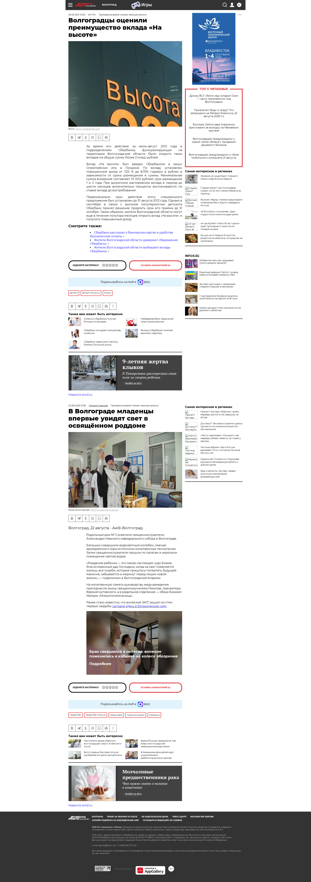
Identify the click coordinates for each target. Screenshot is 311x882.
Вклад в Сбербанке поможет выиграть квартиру (157, 331)
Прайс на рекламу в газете (122, 817)
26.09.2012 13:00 (76, 14)
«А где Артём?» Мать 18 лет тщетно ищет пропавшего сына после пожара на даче (220, 226)
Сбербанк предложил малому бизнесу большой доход (101, 343)
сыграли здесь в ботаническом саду (139, 606)
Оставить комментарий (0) (155, 265)
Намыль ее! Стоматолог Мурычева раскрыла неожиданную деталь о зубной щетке (219, 462)
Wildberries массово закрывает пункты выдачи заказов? (216, 261)
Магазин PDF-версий (201, 817)
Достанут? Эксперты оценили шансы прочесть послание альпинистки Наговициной (221, 426)
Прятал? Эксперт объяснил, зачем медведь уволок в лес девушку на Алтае (219, 414)
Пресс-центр (179, 817)
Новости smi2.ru (80, 394)
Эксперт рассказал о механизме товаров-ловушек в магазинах (217, 285)
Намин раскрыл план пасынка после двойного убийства (220, 309)
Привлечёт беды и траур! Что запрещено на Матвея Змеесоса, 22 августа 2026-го (213, 113)
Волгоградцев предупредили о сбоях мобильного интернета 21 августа (214, 156)
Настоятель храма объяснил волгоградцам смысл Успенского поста (102, 743)
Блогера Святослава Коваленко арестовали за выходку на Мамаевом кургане (213, 127)
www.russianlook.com (87, 129)
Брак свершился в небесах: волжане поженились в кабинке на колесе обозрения (133, 653)
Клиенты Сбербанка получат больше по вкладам (100, 320)
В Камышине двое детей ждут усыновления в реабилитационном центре (157, 755)
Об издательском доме (154, 817)
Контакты (97, 817)
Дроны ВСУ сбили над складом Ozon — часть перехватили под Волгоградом (214, 98)
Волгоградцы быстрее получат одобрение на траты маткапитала (103, 753)
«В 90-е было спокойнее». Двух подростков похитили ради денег (219, 213)
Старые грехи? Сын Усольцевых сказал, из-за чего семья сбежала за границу (220, 190)
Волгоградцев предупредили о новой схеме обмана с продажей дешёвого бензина (214, 142)
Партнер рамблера (123, 869)
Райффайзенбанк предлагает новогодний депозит (157, 320)
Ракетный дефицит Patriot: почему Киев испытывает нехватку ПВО (218, 273)
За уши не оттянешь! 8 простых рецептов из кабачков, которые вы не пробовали (221, 238)
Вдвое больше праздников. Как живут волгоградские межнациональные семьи (158, 743)
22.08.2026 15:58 (77, 405)
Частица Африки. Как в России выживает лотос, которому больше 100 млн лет (220, 450)
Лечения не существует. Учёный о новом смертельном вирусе (219, 177)
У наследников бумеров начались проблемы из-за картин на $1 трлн (218, 297)
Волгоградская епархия (104, 510)
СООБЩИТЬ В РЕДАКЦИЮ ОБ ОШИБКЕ (162, 820)
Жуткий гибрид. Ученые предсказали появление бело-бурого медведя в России (221, 202)
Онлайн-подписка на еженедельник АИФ (115, 820)
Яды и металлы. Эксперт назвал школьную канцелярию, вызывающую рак (218, 474)
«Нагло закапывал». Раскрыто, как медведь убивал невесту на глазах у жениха (220, 438)
